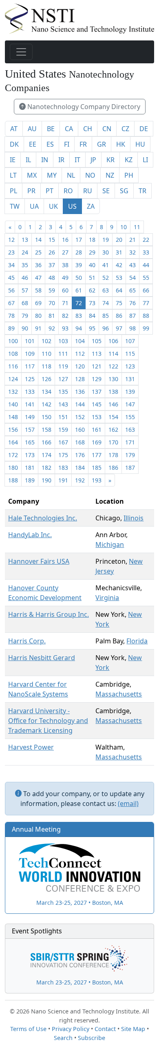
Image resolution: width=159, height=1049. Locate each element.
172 (13, 455)
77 (146, 303)
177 (97, 455)
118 (46, 366)
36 (38, 265)
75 (119, 303)
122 (113, 366)
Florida (137, 640)
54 (132, 277)
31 (119, 252)
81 (52, 315)
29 (92, 252)
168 (80, 442)
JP (93, 159)
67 (11, 303)
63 (105, 290)
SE (106, 190)
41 (105, 265)
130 (113, 379)
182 (46, 467)
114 (113, 353)
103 (63, 341)
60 (65, 290)
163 (130, 429)
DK (14, 144)
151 (63, 417)
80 (38, 315)
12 (11, 239)
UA (34, 206)
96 (105, 328)
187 (130, 467)
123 (130, 366)
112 (80, 353)
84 (92, 315)
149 (30, 417)
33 (146, 252)
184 (80, 467)
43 (132, 265)
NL (71, 175)
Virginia (107, 597)
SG (124, 190)
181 (30, 467)
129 (97, 379)
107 (130, 341)
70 (52, 303)
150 (46, 417)
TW (15, 206)
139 (130, 391)
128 (80, 379)
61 (78, 290)
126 (46, 379)
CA (69, 128)
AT (14, 128)
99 (146, 328)
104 (80, 341)
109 (30, 353)
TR (142, 190)
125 (30, 379)
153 (97, 417)
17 (78, 239)
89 (11, 328)
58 (38, 290)
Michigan (109, 544)
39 (78, 265)
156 (13, 429)
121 (97, 366)
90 (25, 328)
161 (97, 429)
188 (13, 480)
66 (146, 290)
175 (63, 455)
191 (63, 480)
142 (46, 404)
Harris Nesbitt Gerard (41, 657)
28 (78, 252)
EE (32, 144)
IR (61, 159)
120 (80, 366)
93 (65, 328)
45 (11, 277)
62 (92, 290)
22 (146, 239)
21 (132, 239)
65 (132, 290)
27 (65, 252)
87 (132, 315)
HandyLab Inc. (30, 534)
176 (80, 455)
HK (120, 144)
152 (80, 417)
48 (52, 277)
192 (80, 480)
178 (113, 455)
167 (63, 442)
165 (30, 442)
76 (132, 303)
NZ (110, 175)
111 (63, 353)
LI (145, 159)
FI (66, 144)
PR (31, 190)
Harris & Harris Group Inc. (48, 614)
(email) (128, 803)
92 (52, 328)
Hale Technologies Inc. (42, 517)
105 (97, 341)
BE (51, 128)
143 (63, 404)
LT (13, 175)
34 (11, 265)
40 (92, 265)
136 (80, 391)
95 (92, 328)
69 (38, 303)
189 (30, 480)
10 (123, 227)
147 (130, 404)
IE (12, 159)
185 (97, 467)
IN (44, 159)
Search (63, 1038)
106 (113, 341)
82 (65, 315)
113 (97, 353)
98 (132, 328)
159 (63, 429)
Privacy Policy (70, 1029)
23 (11, 252)
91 (38, 328)
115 (130, 353)
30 (105, 252)
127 (63, 379)
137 (97, 391)
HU (140, 144)
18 (92, 239)
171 (130, 442)
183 (63, 467)
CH (87, 128)
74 (105, 303)
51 (92, 277)
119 (63, 366)
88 (146, 315)
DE (143, 128)
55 (146, 277)
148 (13, 417)
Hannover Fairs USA (38, 561)
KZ (128, 159)
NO (90, 175)
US (72, 206)
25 (38, 252)
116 (13, 366)
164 (13, 442)
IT (77, 159)
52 (105, 277)
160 (80, 429)
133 (30, 391)
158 (46, 429)
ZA (91, 206)
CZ (125, 128)
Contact (105, 1029)
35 (25, 265)
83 (78, 315)
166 (46, 442)
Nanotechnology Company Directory (83, 106)
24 (25, 252)
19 (105, 239)
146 (113, 404)
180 (13, 467)
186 (113, 467)
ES (50, 144)
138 (113, 391)
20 (119, 239)
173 (30, 455)
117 (30, 366)
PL (13, 190)
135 (63, 391)
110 (46, 353)
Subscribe (91, 1038)
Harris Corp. (27, 640)
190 (46, 480)
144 (80, 404)
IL (28, 159)
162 (113, 429)
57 (25, 290)
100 (13, 341)
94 (78, 328)
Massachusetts (118, 694)
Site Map (133, 1029)
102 (46, 341)
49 (65, 277)
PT (49, 190)
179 (130, 455)
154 (113, 417)
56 (11, 290)
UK (53, 206)
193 (97, 480)
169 (97, 442)
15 (52, 239)
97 (119, 328)
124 (13, 379)
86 (119, 315)
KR (110, 159)
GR (101, 144)
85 (105, 315)
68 (25, 303)
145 (97, 404)
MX (32, 175)
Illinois (134, 517)
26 (52, 252)
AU (32, 128)
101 (30, 341)
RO (68, 190)
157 (30, 429)
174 (46, 455)
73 (92, 303)
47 (38, 277)
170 (113, 442)
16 (65, 239)
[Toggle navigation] (21, 52)
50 (78, 277)
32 (132, 252)
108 (13, 353)
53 (119, 277)
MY (52, 175)
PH (128, 175)
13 (25, 239)
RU (87, 190)
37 (52, 265)
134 (46, 391)
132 (13, 391)
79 (25, 315)
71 (65, 303)
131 (130, 379)
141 (30, 404)
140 (13, 404)
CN (106, 128)
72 (78, 303)
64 (119, 290)
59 (52, 290)
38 (65, 265)
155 (130, 417)
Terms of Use (28, 1029)
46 (25, 277)
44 (146, 265)
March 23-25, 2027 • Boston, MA (79, 902)
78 (11, 315)
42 (119, 265)
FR (83, 144)
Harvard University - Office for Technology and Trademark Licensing (48, 720)
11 (137, 227)
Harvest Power (31, 747)
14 (38, 239)
